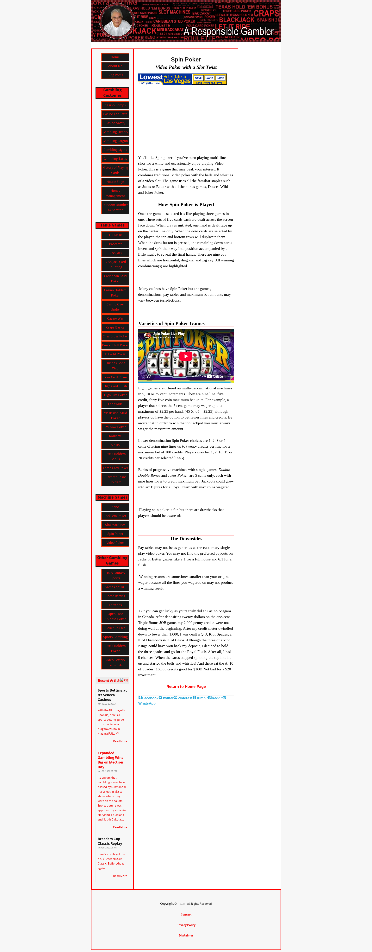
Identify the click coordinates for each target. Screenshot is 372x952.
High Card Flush (115, 386)
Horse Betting (115, 596)
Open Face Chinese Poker (115, 616)
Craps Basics (115, 327)
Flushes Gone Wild (115, 366)
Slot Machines (115, 525)
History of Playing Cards (115, 170)
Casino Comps (115, 105)
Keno (115, 507)
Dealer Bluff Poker (115, 345)
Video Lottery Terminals (115, 663)
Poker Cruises (115, 628)
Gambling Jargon (115, 141)
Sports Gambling (115, 637)
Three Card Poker (115, 468)
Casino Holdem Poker (115, 293)
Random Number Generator (115, 207)
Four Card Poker (115, 377)
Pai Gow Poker (115, 427)
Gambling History (115, 132)
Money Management (115, 193)
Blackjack (115, 253)
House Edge (115, 182)
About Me (115, 66)
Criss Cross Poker (115, 336)
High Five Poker (115, 395)
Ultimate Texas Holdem (115, 479)
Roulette (115, 436)
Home (115, 57)
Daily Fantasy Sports (115, 575)
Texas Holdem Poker (115, 648)
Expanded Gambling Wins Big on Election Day (110, 760)
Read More (120, 827)
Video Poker (115, 542)
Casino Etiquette (115, 114)
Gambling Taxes (115, 159)
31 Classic (115, 235)
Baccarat (115, 244)
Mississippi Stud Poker (115, 415)
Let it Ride (115, 404)
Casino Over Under (115, 307)
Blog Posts (115, 75)
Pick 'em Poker (115, 516)
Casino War (115, 318)
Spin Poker (115, 534)
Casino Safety (115, 123)
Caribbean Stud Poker (115, 279)
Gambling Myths (115, 150)
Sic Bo (115, 445)
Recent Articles (110, 680)
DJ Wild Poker (115, 354)
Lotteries (115, 605)
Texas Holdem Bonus (115, 456)
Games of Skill (115, 587)
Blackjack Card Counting (115, 264)
